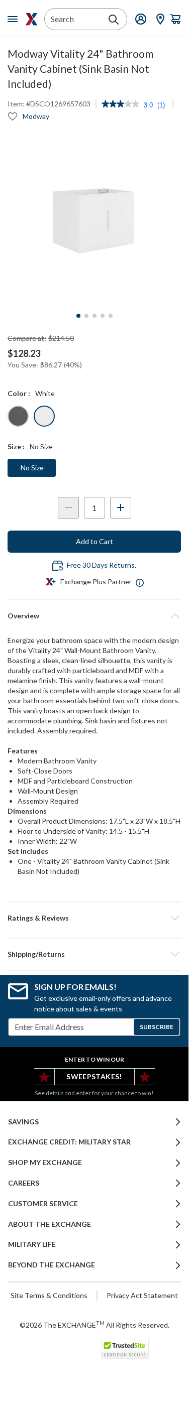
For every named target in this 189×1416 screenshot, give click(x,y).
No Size (32, 467)
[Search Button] (114, 20)
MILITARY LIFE (32, 1244)
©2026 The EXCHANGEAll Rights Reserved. (94, 1324)
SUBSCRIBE (156, 1027)
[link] (120, 105)
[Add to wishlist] (13, 116)
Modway (36, 116)
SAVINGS (23, 1122)
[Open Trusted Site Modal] (125, 1349)
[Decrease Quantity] (68, 508)
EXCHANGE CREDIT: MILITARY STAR (69, 1142)
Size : (16, 446)
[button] (94, 918)
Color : (19, 393)
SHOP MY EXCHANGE (45, 1162)
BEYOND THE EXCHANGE (51, 1265)
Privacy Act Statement (142, 1295)
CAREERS (23, 1183)
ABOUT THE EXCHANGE (49, 1224)
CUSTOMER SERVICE (43, 1204)
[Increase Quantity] (120, 508)
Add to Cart (94, 541)
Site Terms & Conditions (49, 1295)
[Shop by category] (15, 19)
